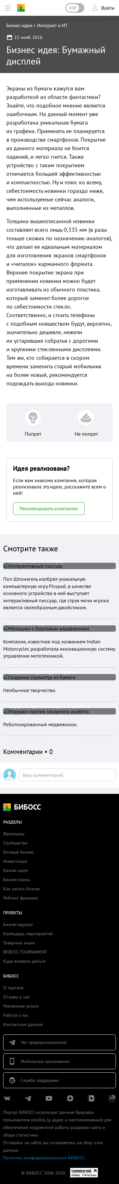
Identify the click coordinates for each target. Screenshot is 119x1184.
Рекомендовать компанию (49, 508)
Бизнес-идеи (19, 25)
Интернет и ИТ (52, 25)
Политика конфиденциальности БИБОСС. (44, 1158)
